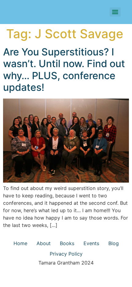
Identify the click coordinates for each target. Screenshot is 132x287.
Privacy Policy (66, 254)
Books (67, 243)
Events (91, 243)
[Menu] (115, 12)
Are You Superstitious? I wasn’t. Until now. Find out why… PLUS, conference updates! (64, 69)
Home (20, 243)
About (44, 243)
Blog (113, 243)
